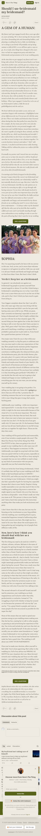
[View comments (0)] (10, 22)
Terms (25, 822)
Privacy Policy (20, 809)
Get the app (30, 827)
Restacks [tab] (14, 722)
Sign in (37, 3)
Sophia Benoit (6, 16)
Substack (11, 832)
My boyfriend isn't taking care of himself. (15, 752)
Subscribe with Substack (22, 801)
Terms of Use (29, 805)
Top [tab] (4, 746)
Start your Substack (15, 827)
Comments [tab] (6, 722)
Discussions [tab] (16, 746)
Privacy (19, 822)
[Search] (37, 746)
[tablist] (10, 722)
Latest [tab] (9, 746)
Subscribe (30, 3)
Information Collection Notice (24, 807)
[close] (35, 768)
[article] (20, 757)
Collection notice (33, 822)
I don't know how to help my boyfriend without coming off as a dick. (14, 757)
